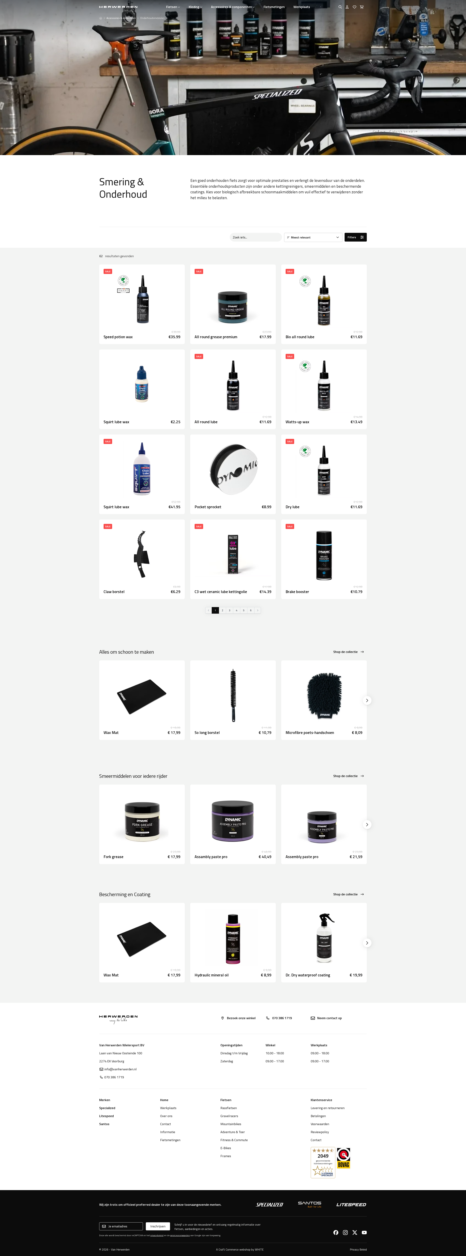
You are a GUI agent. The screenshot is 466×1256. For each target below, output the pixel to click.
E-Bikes (225, 1148)
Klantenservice (321, 1099)
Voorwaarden (320, 1123)
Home (164, 1099)
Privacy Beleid (358, 1249)
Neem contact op (329, 1018)
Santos (104, 1123)
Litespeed (106, 1115)
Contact (165, 1123)
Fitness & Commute (234, 1139)
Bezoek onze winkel (241, 1018)
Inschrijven (157, 1226)
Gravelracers (229, 1115)
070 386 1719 (282, 1018)
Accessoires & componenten (231, 6)
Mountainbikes (230, 1123)
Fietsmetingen (274, 6)
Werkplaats (301, 6)
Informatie (167, 1131)
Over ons (166, 1115)
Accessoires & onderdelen (121, 18)
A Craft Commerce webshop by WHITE (240, 1249)
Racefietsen (228, 1107)
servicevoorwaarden (180, 1235)
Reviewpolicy (320, 1131)
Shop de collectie (345, 651)
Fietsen (171, 6)
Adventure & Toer (232, 1131)
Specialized (107, 1107)
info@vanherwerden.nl (120, 1069)
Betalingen (318, 1115)
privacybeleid (156, 1235)
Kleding (194, 6)
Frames (225, 1156)
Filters (352, 237)
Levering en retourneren (328, 1107)
